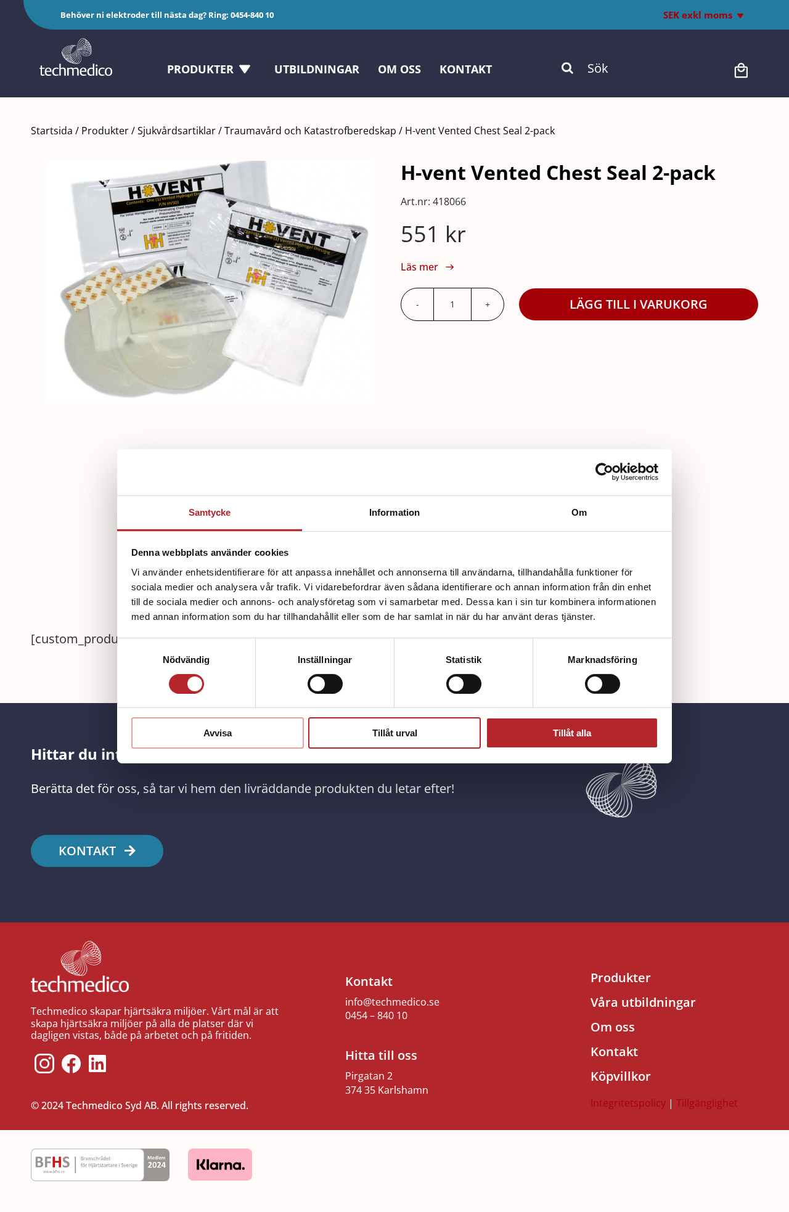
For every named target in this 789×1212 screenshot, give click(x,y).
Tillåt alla (572, 733)
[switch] (325, 684)
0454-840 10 (252, 14)
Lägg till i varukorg (639, 304)
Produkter (105, 130)
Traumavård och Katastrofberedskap (310, 130)
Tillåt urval (394, 733)
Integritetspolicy (628, 1103)
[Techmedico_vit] (75, 44)
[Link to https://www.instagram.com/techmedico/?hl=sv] (44, 1063)
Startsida (52, 130)
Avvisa (217, 733)
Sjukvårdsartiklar (176, 130)
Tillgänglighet (707, 1103)
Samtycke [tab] (210, 511)
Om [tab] (579, 511)
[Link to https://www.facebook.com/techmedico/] (71, 1063)
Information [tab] (394, 511)
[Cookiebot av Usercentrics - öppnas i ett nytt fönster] (604, 472)
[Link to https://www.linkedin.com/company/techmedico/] (97, 1063)
